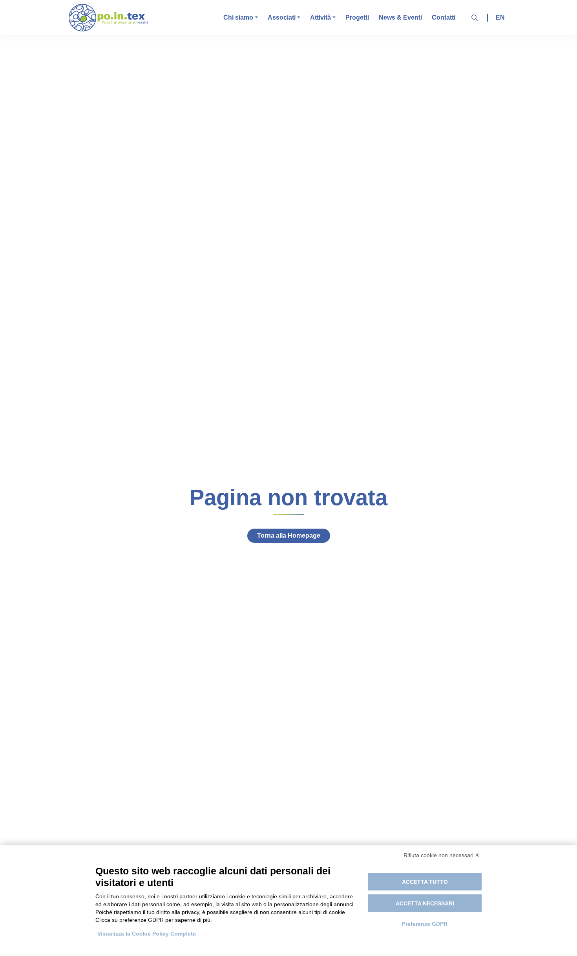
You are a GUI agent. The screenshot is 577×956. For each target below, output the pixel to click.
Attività (320, 17)
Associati (282, 17)
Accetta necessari (425, 903)
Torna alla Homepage (288, 535)
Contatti (443, 17)
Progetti (357, 17)
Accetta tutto (425, 882)
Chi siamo (238, 17)
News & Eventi (400, 17)
